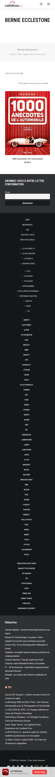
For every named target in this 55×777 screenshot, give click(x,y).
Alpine (26, 330)
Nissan (26, 490)
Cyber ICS (28, 301)
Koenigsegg (26, 435)
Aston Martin (26, 335)
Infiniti (26, 415)
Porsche (26, 510)
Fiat (26, 395)
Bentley (26, 345)
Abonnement (27, 225)
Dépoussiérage (28, 286)
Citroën (26, 370)
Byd (26, 360)
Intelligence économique (28, 291)
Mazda (26, 470)
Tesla (26, 540)
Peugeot (26, 505)
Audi (26, 340)
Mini (26, 485)
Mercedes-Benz (26, 480)
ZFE (26, 578)
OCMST (28, 306)
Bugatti (26, 355)
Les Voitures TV (28, 249)
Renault (26, 515)
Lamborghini (27, 440)
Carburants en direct (26, 608)
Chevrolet (26, 365)
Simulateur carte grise (26, 563)
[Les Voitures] (13, 4)
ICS (28, 311)
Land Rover (26, 450)
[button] (48, 4)
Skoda (26, 530)
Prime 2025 (26, 593)
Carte (27, 220)
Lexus (26, 455)
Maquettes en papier (26, 568)
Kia (26, 430)
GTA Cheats (28, 276)
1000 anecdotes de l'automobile (27, 159)
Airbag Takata (26, 598)
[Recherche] (39, 4)
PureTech (26, 603)
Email (7, 192)
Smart (26, 535)
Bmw (26, 350)
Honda (26, 405)
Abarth (26, 320)
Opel (26, 495)
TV (9, 687)
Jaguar (26, 420)
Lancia (26, 445)
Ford (26, 400)
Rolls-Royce (26, 520)
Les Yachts (28, 259)
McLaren (26, 475)
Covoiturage (26, 583)
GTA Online (28, 281)
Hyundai (26, 410)
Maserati (26, 465)
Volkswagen (27, 550)
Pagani (26, 500)
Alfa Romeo (26, 325)
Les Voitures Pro (28, 254)
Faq (27, 230)
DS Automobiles (26, 385)
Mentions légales (27, 240)
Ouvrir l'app (39, 772)
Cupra (26, 375)
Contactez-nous (27, 235)
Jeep (26, 425)
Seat (26, 525)
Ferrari (27, 390)
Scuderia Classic (28, 264)
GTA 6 (28, 271)
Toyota (27, 545)
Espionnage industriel (28, 296)
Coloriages (26, 573)
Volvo (26, 555)
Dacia (26, 380)
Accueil (12, 54)
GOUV (27, 588)
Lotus (26, 460)
